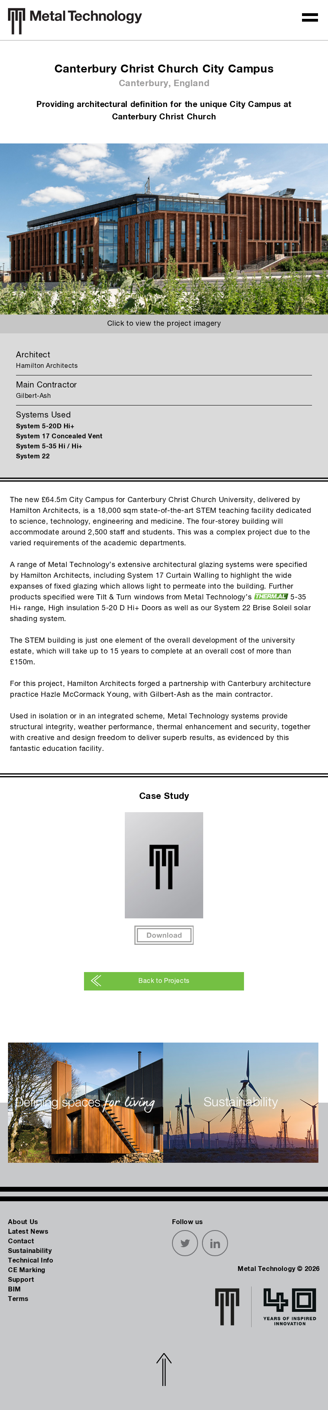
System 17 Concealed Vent (59, 436)
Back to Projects (164, 981)
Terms (18, 1299)
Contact (21, 1241)
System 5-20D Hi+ (45, 426)
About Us (23, 1222)
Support (21, 1280)
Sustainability (30, 1251)
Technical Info (30, 1260)
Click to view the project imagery (164, 323)
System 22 (33, 456)
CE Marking (27, 1270)
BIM (14, 1289)
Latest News (28, 1231)
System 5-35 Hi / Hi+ (49, 446)
